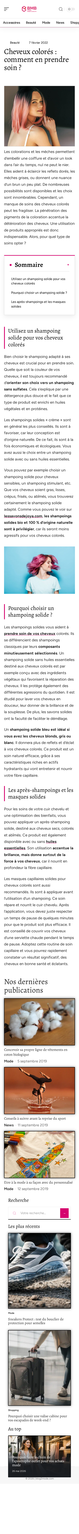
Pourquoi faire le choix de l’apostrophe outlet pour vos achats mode (38, 1461)
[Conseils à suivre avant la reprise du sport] (39, 1090)
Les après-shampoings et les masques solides (38, 304)
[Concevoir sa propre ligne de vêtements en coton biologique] (39, 1021)
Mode (8, 1061)
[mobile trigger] (7, 9)
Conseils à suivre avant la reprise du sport (35, 1118)
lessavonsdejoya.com (23, 516)
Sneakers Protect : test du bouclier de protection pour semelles (36, 1321)
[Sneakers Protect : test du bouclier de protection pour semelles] (39, 1270)
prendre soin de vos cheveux (29, 633)
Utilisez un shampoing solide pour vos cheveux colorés (38, 281)
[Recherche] (61, 9)
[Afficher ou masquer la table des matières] (56, 264)
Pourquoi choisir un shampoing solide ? (39, 293)
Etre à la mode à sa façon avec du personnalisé (39, 1182)
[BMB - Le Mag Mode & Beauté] (29, 9)
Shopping (13, 1410)
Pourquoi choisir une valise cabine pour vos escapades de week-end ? (37, 1418)
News (9, 1125)
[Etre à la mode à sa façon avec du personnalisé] (39, 1154)
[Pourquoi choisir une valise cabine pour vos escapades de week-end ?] (39, 1368)
